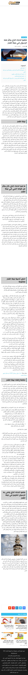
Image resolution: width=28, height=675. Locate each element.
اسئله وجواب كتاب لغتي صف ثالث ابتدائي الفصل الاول (21, 642)
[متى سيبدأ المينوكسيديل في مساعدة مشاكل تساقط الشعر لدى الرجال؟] (21, 620)
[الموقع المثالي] (14, 3)
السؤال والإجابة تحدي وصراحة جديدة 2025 (8, 626)
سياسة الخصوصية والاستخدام (14, 655)
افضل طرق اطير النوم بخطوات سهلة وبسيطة (8, 641)
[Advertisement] (14, 21)
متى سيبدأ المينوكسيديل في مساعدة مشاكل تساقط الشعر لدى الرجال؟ (21, 626)
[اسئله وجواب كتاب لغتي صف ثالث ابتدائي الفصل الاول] (21, 635)
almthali (24, 46)
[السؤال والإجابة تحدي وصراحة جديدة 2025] (7, 620)
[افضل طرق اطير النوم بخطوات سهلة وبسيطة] (7, 635)
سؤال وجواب (24, 37)
